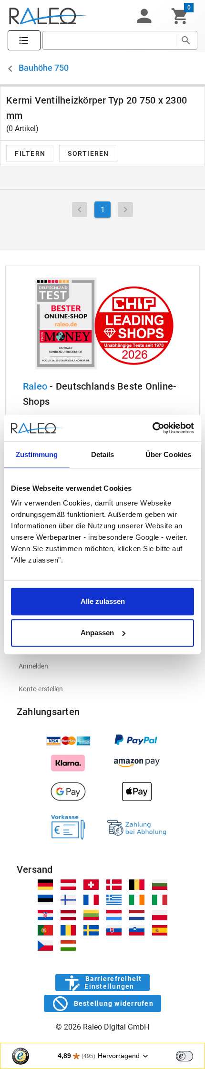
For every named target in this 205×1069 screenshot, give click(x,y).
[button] (144, 16)
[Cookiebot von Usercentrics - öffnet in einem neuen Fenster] (152, 428)
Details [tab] (102, 454)
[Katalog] (24, 40)
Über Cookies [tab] (168, 454)
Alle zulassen (103, 601)
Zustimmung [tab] (37, 454)
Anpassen (97, 633)
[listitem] (103, 666)
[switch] (184, 1056)
